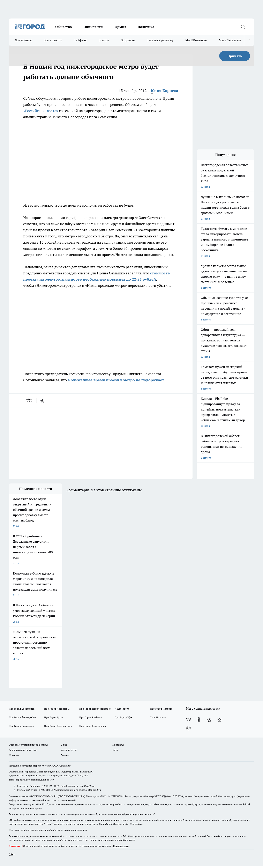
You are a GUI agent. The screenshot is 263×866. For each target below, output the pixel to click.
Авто (115, 750)
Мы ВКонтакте (196, 40)
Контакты (118, 744)
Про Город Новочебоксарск (95, 708)
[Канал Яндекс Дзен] (219, 720)
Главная (65, 755)
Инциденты (93, 27)
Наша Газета (122, 708)
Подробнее (136, 824)
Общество (63, 27)
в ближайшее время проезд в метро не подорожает (116, 380)
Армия (120, 27)
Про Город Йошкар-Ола (22, 717)
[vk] (29, 400)
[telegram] (43, 400)
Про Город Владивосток (58, 725)
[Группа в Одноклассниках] (199, 720)
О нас (64, 744)
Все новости (53, 40)
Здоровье (128, 40)
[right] (249, 40)
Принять (234, 56)
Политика (146, 27)
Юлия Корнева (164, 90)
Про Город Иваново (161, 708)
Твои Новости (158, 717)
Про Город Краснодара (92, 725)
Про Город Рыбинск (90, 717)
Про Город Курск (53, 717)
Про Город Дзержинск (21, 708)
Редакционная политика (23, 750)
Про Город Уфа (123, 717)
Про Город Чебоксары (56, 708)
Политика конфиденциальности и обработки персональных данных (48, 829)
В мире (104, 40)
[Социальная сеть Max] (188, 728)
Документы (23, 40)
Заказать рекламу (160, 40)
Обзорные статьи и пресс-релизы (28, 744)
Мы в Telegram (230, 40)
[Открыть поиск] (243, 27)
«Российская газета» (40, 110)
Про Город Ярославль (21, 725)
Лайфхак (80, 40)
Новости (14, 755)
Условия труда (69, 750)
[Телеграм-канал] (209, 720)
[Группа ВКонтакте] (188, 720)
